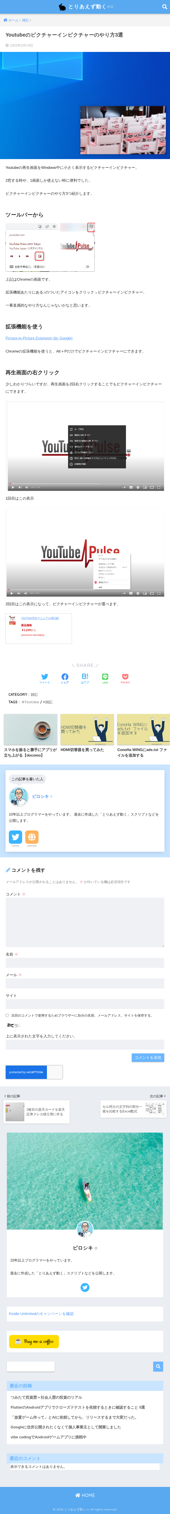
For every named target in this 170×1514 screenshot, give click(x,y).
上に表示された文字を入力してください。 (41, 1036)
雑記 (34, 694)
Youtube (31, 702)
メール (14, 975)
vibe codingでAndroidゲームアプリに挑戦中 (49, 1437)
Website (32, 845)
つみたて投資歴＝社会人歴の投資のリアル (46, 1397)
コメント (16, 894)
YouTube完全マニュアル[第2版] (40, 618)
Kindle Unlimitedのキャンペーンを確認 (41, 1314)
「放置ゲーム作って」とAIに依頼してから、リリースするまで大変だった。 (75, 1417)
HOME (87, 1495)
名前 (12, 954)
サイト (11, 996)
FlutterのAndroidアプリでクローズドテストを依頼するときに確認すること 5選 (78, 1407)
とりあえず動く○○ (90, 6)
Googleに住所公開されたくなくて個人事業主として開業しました (66, 1427)
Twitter (15, 845)
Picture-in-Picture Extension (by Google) (39, 338)
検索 (158, 1367)
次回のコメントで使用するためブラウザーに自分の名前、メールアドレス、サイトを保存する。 (82, 1015)
